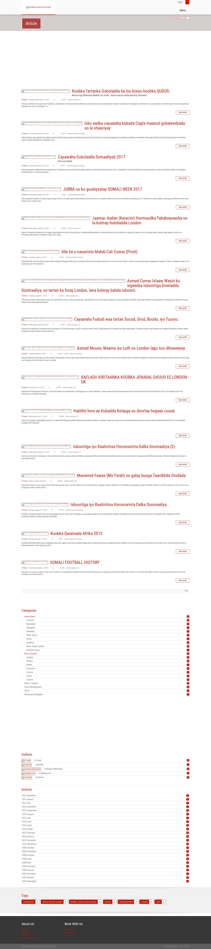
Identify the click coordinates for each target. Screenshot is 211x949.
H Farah (24, 100)
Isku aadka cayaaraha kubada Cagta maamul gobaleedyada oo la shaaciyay (52, 123)
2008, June (105, 858)
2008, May (105, 862)
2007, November (105, 873)
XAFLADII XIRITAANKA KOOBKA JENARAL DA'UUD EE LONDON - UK (50, 377)
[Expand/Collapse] (36, 616)
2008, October (105, 855)
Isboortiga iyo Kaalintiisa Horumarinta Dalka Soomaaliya (45, 504)
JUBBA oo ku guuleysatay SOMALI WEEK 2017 (41, 189)
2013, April (105, 825)
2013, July (105, 818)
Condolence (26, 935)
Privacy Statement (170, 946)
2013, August (105, 814)
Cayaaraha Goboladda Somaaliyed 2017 (39, 157)
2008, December (105, 851)
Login (180, 2)
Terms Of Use (184, 946)
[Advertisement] (105, 55)
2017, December (105, 795)
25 (188, 624)
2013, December (105, 806)
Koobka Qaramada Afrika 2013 (35, 533)
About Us (25, 929)
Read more (183, 112)
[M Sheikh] (27, 777)
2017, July (105, 803)
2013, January (105, 836)
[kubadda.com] (29, 773)
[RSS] (23, 616)
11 (188, 642)
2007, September (105, 881)
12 (188, 687)
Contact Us (26, 932)
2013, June (105, 821)
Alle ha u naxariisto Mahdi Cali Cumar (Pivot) (40, 251)
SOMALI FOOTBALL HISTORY (35, 562)
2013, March (105, 829)
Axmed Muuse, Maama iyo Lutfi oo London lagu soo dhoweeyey (48, 348)
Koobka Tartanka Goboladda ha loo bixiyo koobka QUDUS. (46, 91)
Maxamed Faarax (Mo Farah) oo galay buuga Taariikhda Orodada (48, 475)
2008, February (105, 866)
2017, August (105, 799)
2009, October (105, 847)
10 (188, 646)
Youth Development (29, 938)
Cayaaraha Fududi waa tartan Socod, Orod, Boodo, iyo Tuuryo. (47, 319)
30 (188, 620)
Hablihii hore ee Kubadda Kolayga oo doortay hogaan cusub (46, 410)
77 (188, 769)
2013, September (105, 810)
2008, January (105, 870)
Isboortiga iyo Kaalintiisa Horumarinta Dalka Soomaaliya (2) (46, 446)
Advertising (68, 929)
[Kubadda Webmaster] (31, 769)
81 (188, 616)
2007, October (105, 877)
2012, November (105, 844)
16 (188, 760)
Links (66, 935)
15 (188, 683)
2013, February (105, 832)
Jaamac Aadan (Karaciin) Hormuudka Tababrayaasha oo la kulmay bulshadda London (56, 218)
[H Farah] (26, 760)
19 (188, 654)
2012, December (105, 840)
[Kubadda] (27, 765)
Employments (69, 932)
